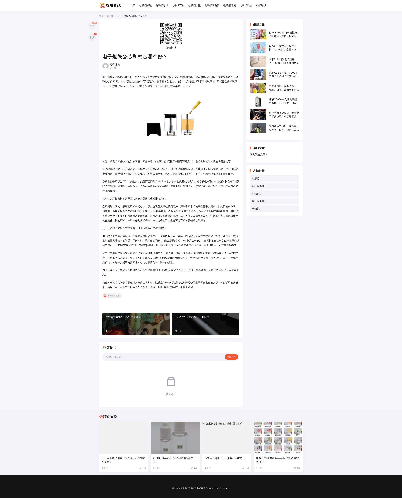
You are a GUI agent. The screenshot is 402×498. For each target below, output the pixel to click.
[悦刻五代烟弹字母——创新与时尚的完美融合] (278, 438)
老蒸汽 (256, 208)
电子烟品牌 (161, 5)
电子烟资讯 (145, 5)
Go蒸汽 (256, 193)
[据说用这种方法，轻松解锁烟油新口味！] (175, 438)
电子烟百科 (178, 5)
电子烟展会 (246, 5)
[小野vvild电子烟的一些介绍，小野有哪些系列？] (123, 438)
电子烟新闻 (258, 186)
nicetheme (224, 488)
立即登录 (231, 357)
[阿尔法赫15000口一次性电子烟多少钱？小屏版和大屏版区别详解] (274, 114)
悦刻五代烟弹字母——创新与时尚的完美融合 (277, 460)
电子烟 (256, 178)
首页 (132, 5)
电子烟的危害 (212, 5)
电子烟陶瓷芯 (113, 295)
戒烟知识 (261, 5)
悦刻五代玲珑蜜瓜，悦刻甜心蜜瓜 (223, 458)
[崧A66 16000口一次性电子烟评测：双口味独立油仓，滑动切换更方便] (274, 34)
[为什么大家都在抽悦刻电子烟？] (136, 324)
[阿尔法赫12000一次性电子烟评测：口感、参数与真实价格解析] (274, 128)
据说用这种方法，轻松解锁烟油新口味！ (173, 460)
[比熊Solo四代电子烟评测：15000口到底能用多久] (274, 61)
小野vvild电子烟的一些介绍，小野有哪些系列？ (123, 460)
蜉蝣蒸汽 (201, 488)
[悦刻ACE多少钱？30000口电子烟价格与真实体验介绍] (274, 74)
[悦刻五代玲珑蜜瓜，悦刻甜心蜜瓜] (226, 438)
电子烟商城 (258, 201)
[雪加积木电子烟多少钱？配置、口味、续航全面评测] (274, 88)
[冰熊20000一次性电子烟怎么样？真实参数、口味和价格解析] (274, 101)
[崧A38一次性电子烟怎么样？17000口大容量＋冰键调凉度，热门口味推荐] (274, 47)
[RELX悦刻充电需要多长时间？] (206, 324)
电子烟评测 (229, 5)
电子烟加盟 (194, 5)
